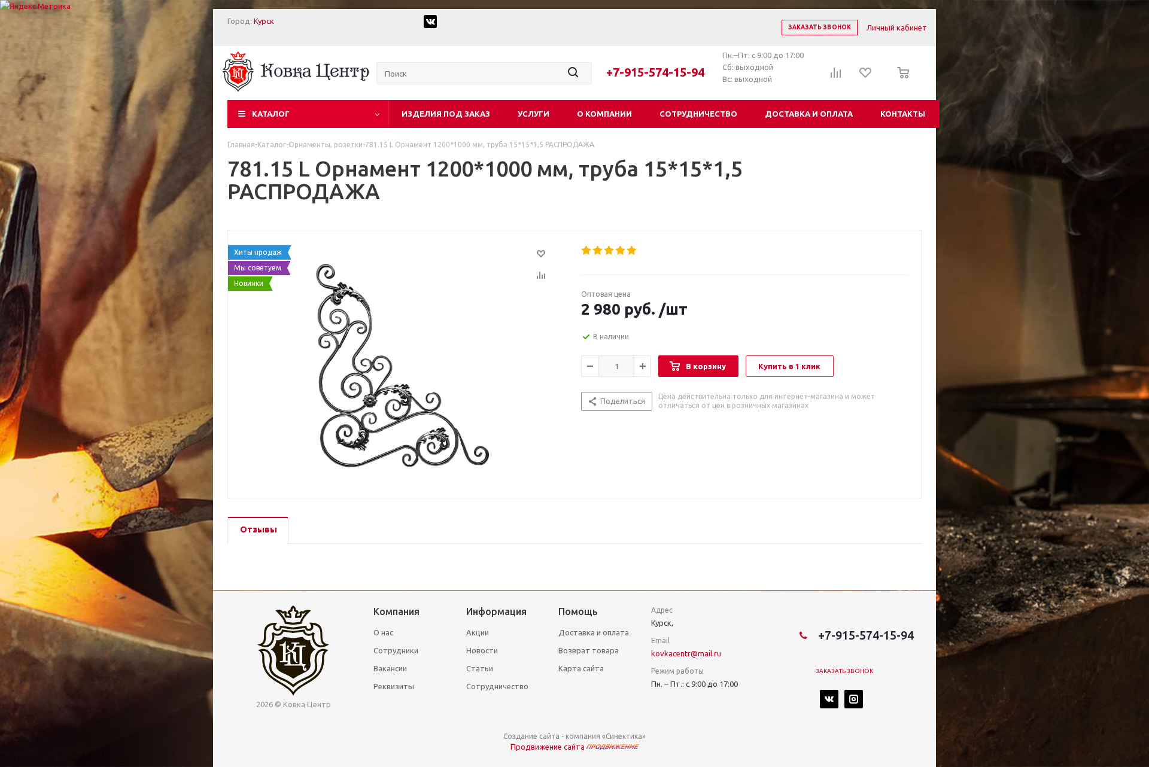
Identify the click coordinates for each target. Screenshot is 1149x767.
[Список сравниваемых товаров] (836, 76)
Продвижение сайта (548, 746)
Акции (477, 632)
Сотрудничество (698, 113)
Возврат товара (588, 650)
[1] (586, 250)
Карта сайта (581, 668)
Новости (482, 650)
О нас (383, 632)
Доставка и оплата (809, 113)
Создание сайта (531, 736)
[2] (598, 250)
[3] (609, 250)
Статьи (479, 668)
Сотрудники (395, 650)
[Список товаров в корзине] (900, 81)
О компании (604, 113)
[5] (632, 250)
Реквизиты (393, 686)
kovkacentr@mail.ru (686, 653)
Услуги (533, 113)
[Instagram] (853, 699)
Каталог (271, 113)
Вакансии (390, 668)
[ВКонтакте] (829, 699)
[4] (621, 250)
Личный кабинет (897, 27)
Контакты (902, 113)
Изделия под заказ (446, 113)
